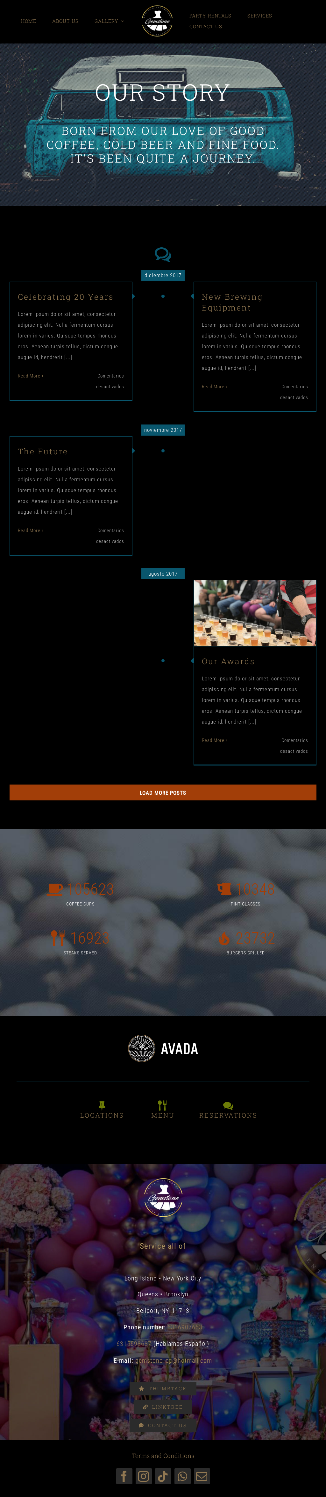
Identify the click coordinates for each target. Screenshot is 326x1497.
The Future (43, 451)
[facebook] (124, 1476)
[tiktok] (163, 1476)
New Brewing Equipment (232, 302)
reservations (228, 1115)
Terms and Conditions (163, 1456)
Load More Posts (163, 793)
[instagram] (144, 1476)
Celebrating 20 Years (66, 296)
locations (102, 1115)
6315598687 (134, 1343)
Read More (29, 376)
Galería (266, 601)
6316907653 (184, 1327)
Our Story (255, 628)
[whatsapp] (182, 1476)
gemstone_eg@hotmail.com (173, 1360)
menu (162, 1115)
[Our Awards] (255, 613)
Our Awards (244, 601)
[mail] (202, 1476)
